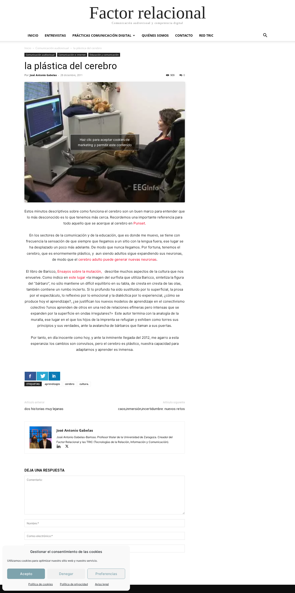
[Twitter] (68, 446)
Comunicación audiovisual (52, 48)
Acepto (26, 574)
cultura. (84, 384)
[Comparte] (30, 376)
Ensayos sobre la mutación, (80, 271)
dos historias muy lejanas (43, 409)
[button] (265, 36)
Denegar (66, 574)
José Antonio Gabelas (43, 75)
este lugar (77, 277)
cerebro (69, 384)
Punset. (139, 223)
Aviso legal (102, 584)
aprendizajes (52, 384)
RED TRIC (206, 35)
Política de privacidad (74, 584)
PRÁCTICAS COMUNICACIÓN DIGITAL (101, 35)
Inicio (27, 48)
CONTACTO (184, 35)
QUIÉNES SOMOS (155, 35)
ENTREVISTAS (55, 35)
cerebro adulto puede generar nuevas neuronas (117, 259)
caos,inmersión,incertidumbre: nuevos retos (151, 409)
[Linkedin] (60, 446)
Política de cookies (40, 584)
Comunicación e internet (72, 54)
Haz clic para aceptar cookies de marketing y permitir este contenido (105, 142)
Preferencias (106, 574)
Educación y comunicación (104, 54)
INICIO (33, 35)
